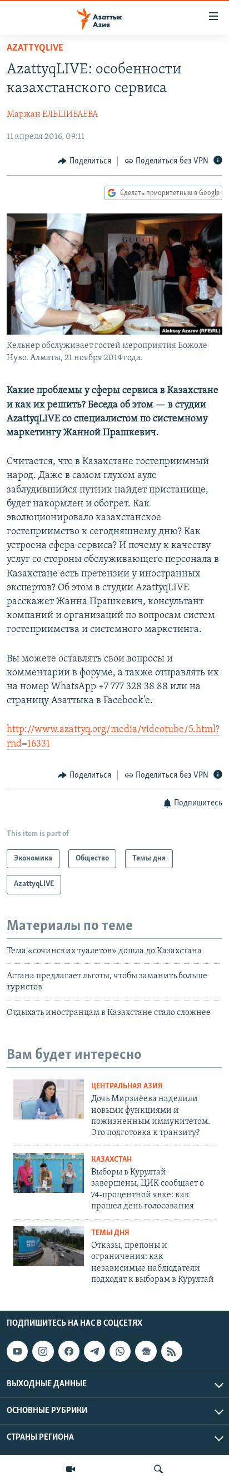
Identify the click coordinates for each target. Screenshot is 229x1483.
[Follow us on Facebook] (68, 1351)
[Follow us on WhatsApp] (120, 1351)
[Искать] (158, 1469)
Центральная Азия (127, 1086)
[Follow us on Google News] (145, 1351)
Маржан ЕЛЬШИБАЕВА (52, 114)
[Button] (84, 161)
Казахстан (111, 1160)
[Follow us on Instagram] (42, 1351)
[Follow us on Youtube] (17, 1351)
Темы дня (110, 1233)
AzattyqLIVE (35, 48)
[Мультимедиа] (70, 1469)
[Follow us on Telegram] (94, 1351)
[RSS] (171, 1351)
